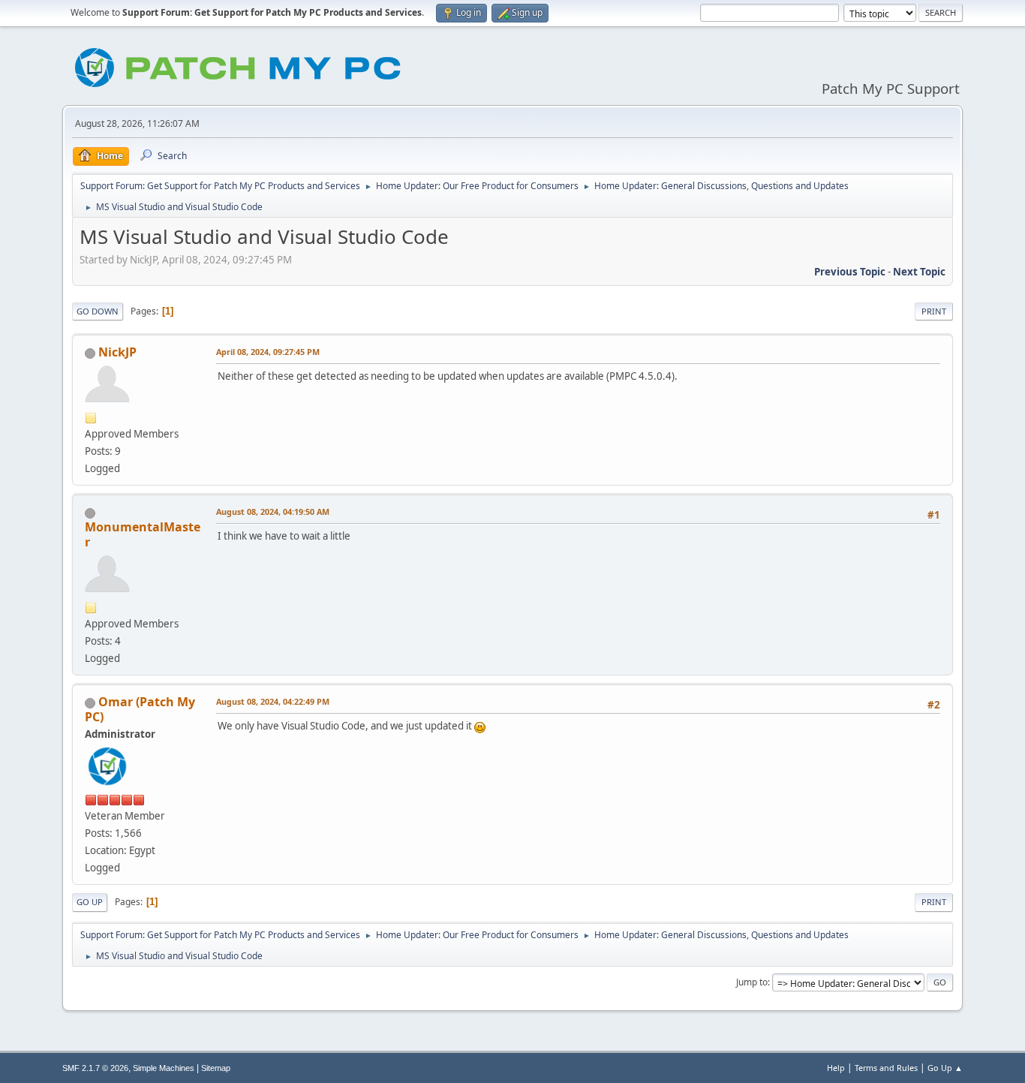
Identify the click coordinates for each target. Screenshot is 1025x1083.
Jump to (752, 982)
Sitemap (215, 1067)
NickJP (117, 352)
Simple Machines (163, 1067)
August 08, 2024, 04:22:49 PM (272, 701)
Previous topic (849, 271)
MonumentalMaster (142, 534)
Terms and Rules (886, 1067)
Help (836, 1067)
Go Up (90, 901)
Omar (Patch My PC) (140, 709)
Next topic (919, 271)
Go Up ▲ (945, 1067)
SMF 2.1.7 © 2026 (95, 1067)
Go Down (98, 311)
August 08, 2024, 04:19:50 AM (272, 511)
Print (933, 311)
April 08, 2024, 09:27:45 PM (268, 351)
